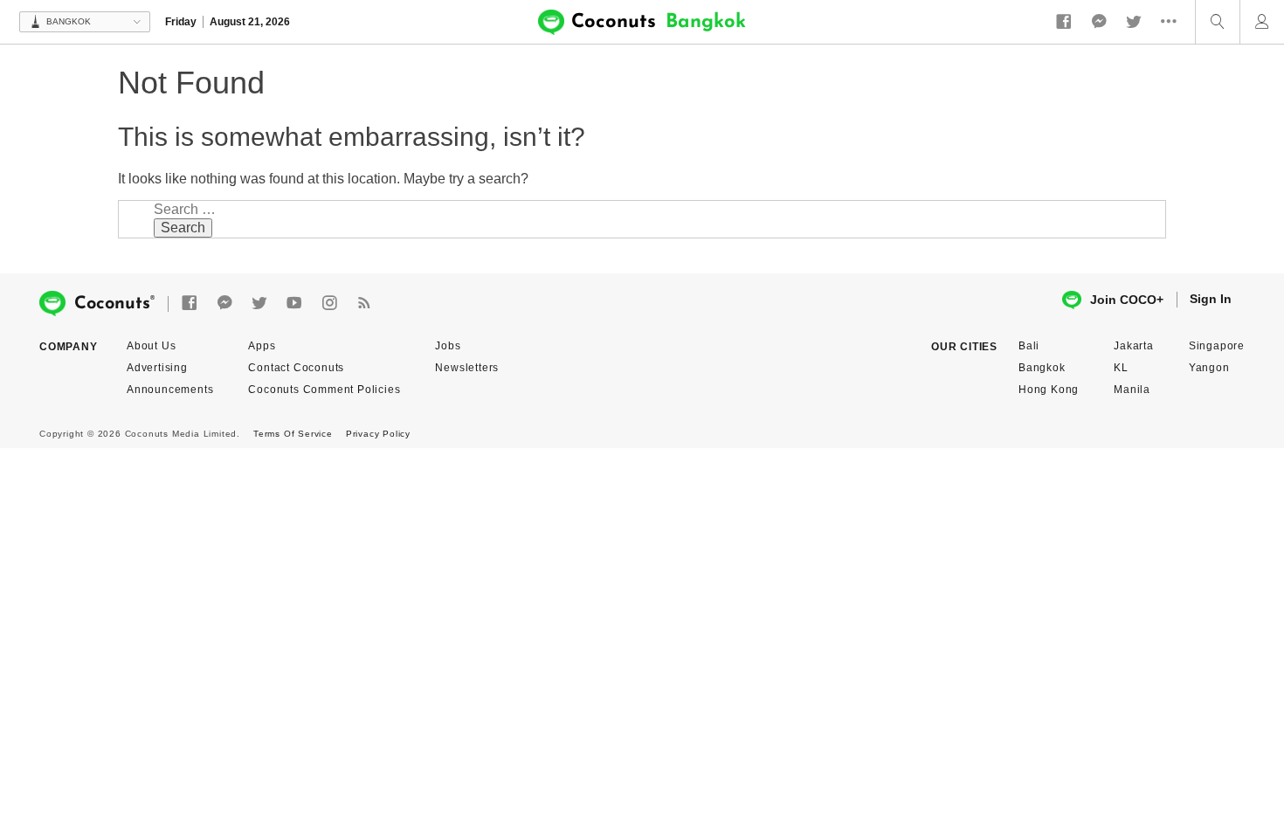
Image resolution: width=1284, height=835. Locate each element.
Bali (1028, 346)
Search (183, 227)
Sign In (1211, 299)
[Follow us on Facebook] (1063, 22)
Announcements (170, 389)
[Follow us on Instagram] (329, 303)
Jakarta (1134, 346)
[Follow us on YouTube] (294, 303)
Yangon (1209, 368)
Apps (261, 346)
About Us (151, 346)
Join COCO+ (1126, 300)
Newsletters (467, 368)
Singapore (1217, 346)
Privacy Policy (378, 433)
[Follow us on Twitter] (1133, 22)
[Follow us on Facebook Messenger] (1098, 22)
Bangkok (1042, 368)
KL (1121, 368)
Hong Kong (1048, 389)
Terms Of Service (293, 433)
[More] (1173, 22)
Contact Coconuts (296, 368)
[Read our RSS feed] (364, 303)
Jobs (447, 346)
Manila (1132, 389)
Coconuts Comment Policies (324, 389)
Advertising (157, 368)
